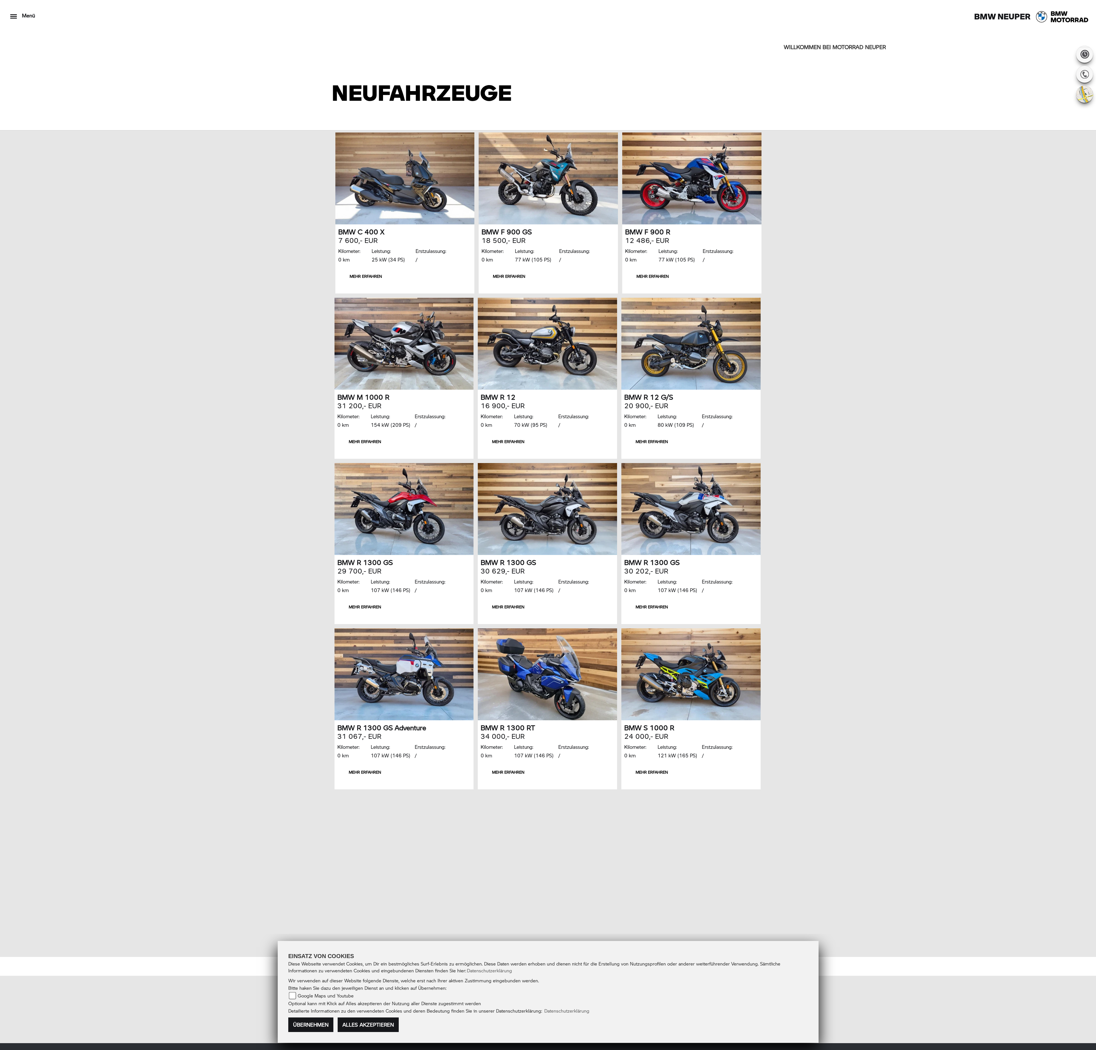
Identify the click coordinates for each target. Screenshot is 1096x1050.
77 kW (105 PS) (533, 259)
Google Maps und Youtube (326, 995)
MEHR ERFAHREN (366, 276)
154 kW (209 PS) (390, 424)
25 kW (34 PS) (388, 259)
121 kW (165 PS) (677, 755)
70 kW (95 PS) (530, 424)
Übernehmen (311, 1024)
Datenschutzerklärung (489, 970)
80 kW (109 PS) (676, 424)
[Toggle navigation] (13, 14)
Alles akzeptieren (368, 1024)
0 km (344, 259)
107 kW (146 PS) (390, 590)
